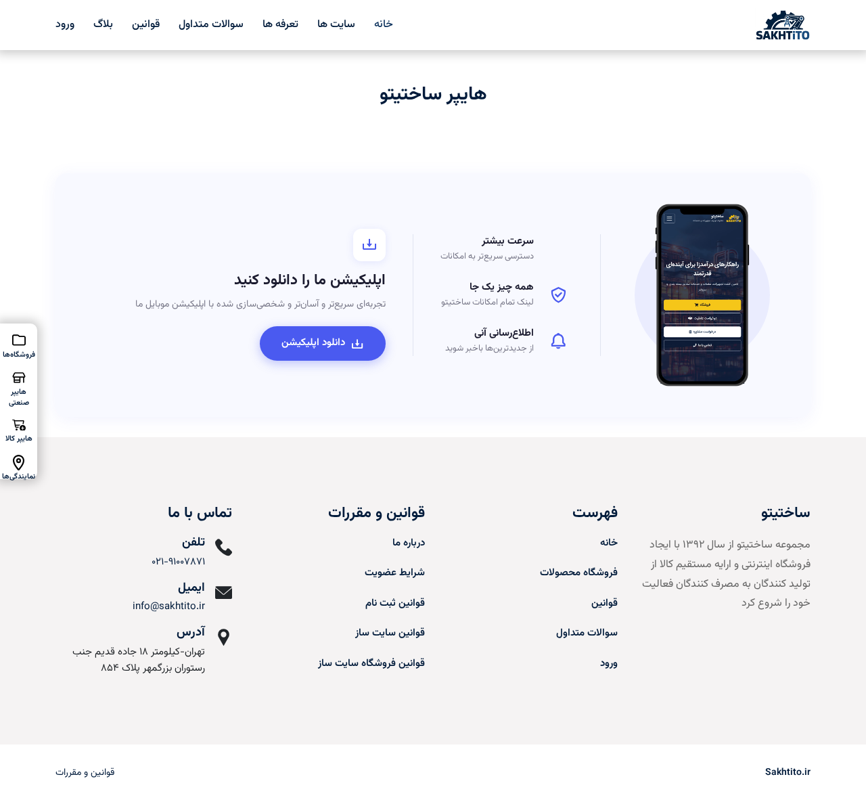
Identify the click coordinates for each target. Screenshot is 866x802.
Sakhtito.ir (788, 772)
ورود (64, 24)
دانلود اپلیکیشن (313, 343)
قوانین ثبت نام (395, 603)
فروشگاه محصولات (579, 573)
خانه (383, 24)
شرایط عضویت (395, 573)
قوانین (146, 24)
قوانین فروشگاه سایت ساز (371, 663)
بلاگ (103, 24)
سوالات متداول (211, 24)
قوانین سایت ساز (390, 633)
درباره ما (408, 543)
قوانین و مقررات (84, 773)
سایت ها (336, 24)
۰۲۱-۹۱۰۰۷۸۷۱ (178, 562)
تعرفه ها (280, 24)
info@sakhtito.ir (169, 607)
